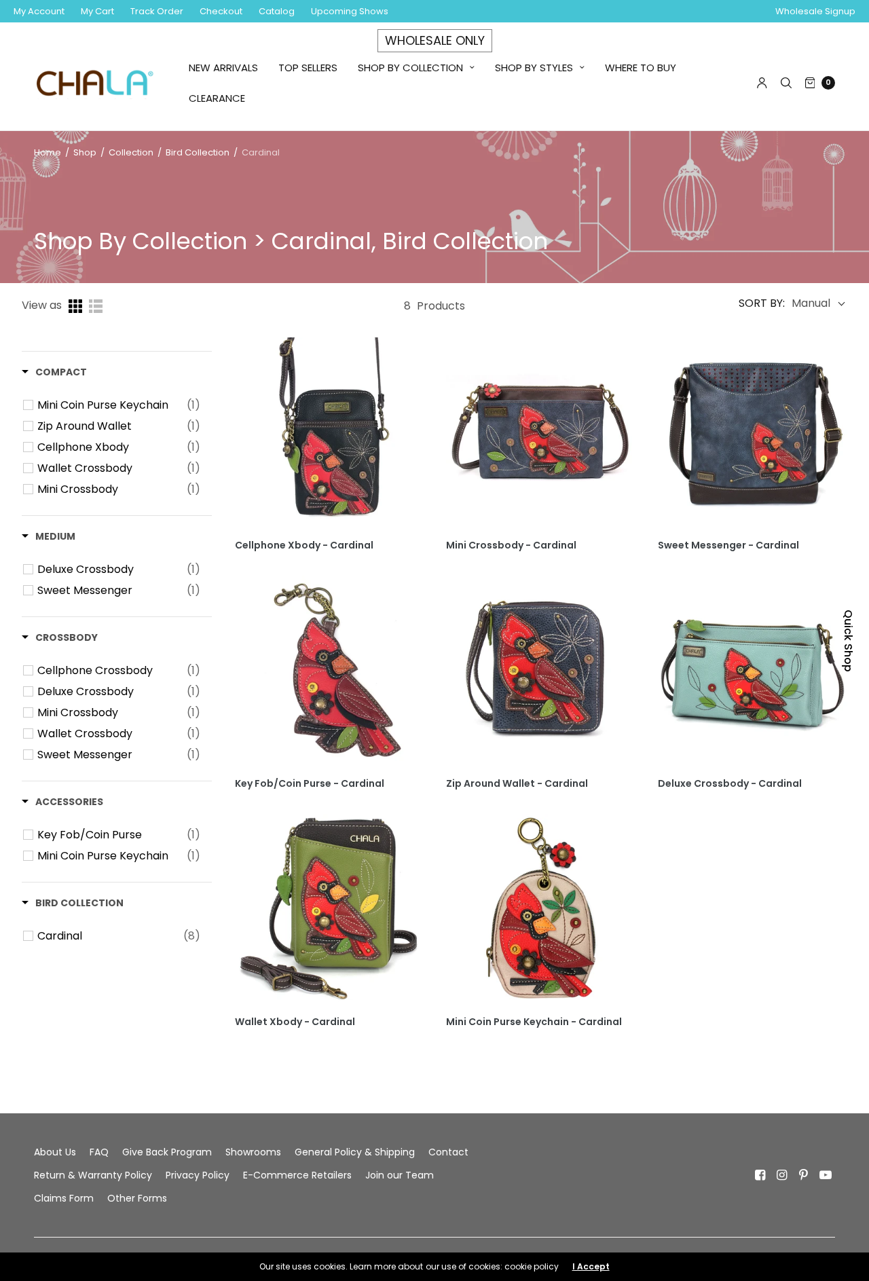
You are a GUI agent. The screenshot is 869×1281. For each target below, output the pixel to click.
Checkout (221, 11)
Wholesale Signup (815, 11)
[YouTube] (825, 1175)
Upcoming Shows (349, 11)
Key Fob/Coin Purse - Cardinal (309, 783)
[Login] (762, 82)
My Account (39, 11)
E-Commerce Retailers (297, 1175)
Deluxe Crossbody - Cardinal (730, 783)
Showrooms (253, 1152)
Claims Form (64, 1198)
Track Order (156, 11)
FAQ (99, 1152)
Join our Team (399, 1175)
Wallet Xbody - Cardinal (295, 1022)
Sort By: (762, 303)
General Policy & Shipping (355, 1152)
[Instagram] (782, 1175)
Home (47, 152)
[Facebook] (760, 1175)
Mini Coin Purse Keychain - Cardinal (534, 1022)
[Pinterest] (804, 1175)
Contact (448, 1152)
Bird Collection (197, 152)
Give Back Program (167, 1152)
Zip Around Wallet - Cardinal (517, 783)
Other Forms (137, 1198)
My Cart (97, 11)
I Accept (591, 1267)
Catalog (277, 11)
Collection (132, 152)
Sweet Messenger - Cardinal (728, 545)
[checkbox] (118, 405)
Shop (84, 152)
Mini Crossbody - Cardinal (511, 545)
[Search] (786, 82)
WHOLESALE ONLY (435, 40)
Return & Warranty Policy (93, 1175)
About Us (55, 1152)
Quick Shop (848, 641)
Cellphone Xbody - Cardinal (304, 545)
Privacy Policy (197, 1175)
